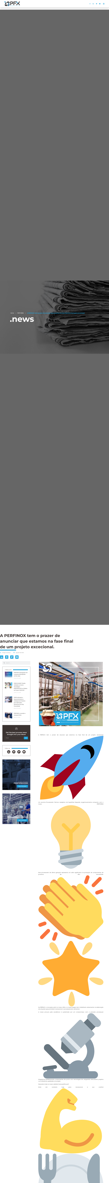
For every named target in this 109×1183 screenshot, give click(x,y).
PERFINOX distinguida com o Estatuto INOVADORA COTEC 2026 (21, 674)
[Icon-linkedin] (1, 657)
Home (12, 313)
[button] (103, 4)
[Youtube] (17, 657)
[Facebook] (6, 657)
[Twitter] (11, 657)
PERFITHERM (20, 313)
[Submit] (26, 738)
